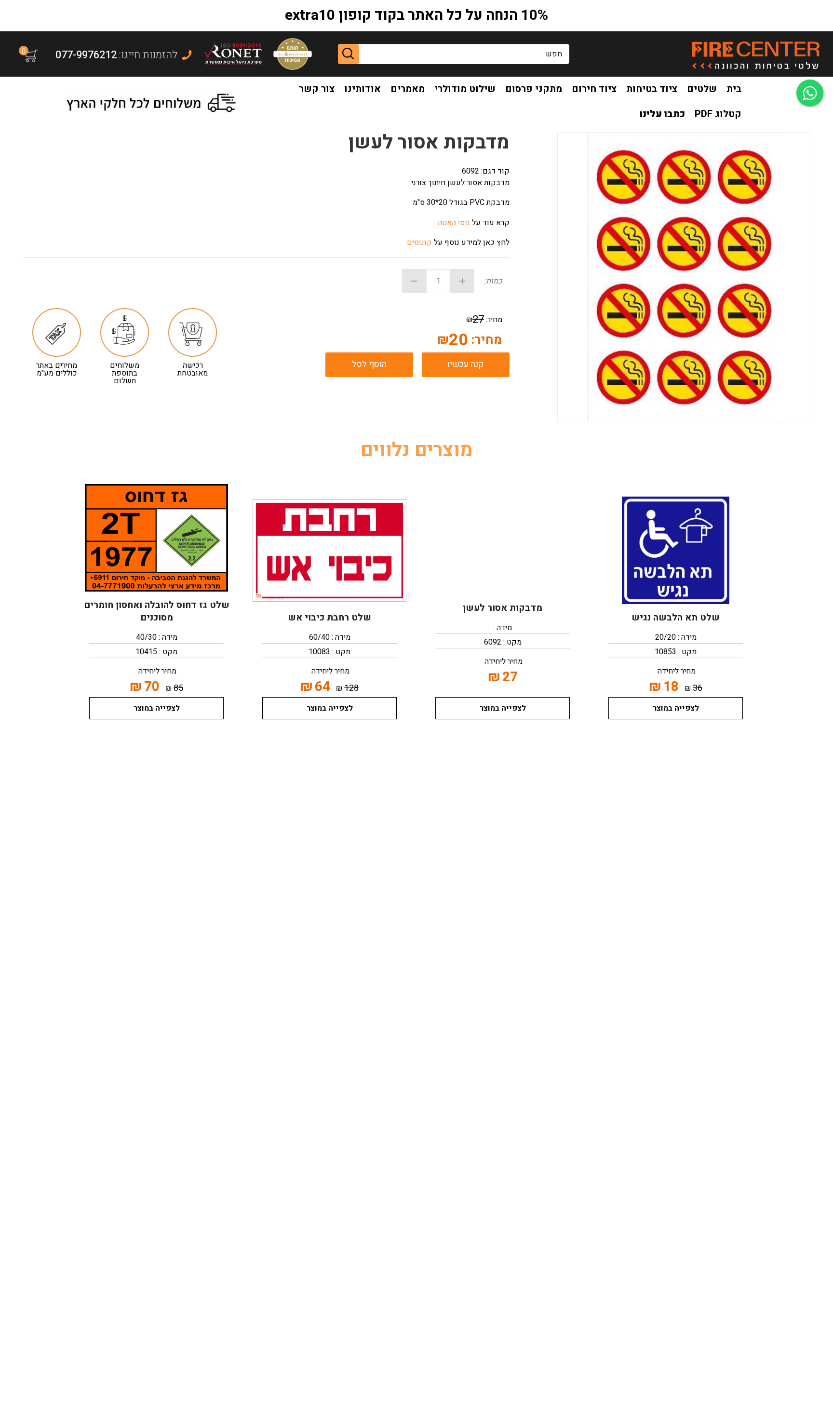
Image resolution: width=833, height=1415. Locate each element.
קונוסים (419, 242)
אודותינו (362, 89)
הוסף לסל (369, 364)
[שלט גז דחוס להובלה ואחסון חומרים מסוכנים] (156, 538)
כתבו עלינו (662, 114)
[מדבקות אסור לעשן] (502, 540)
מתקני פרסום (533, 89)
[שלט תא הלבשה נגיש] (675, 550)
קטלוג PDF (718, 114)
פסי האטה (454, 223)
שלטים (702, 89)
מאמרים (407, 89)
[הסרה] (414, 281)
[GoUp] (755, 54)
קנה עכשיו (465, 364)
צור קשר (317, 89)
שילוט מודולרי (465, 89)
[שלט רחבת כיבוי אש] (329, 550)
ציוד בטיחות (651, 89)
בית (733, 89)
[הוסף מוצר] (462, 281)
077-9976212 (86, 55)
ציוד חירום (594, 89)
